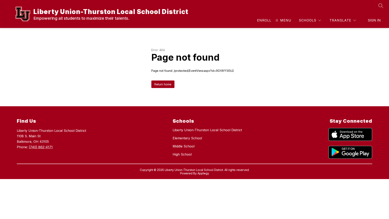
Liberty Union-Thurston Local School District (207, 130)
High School (182, 154)
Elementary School (187, 138)
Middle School (183, 146)
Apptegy (203, 173)
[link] (264, 20)
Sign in (374, 20)
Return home (162, 84)
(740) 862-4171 (41, 147)
